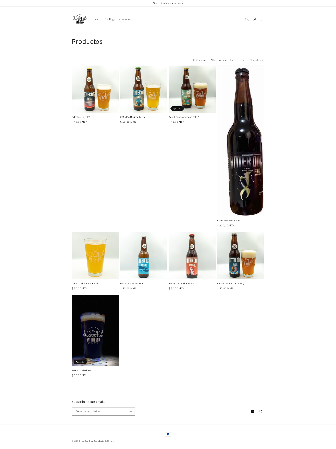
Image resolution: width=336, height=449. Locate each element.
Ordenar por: (200, 60)
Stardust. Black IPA (81, 370)
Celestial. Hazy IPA (81, 117)
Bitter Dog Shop (86, 441)
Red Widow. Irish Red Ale (181, 283)
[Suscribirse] (131, 411)
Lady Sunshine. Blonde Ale (85, 283)
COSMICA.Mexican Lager (132, 117)
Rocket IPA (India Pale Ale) (230, 283)
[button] (247, 19)
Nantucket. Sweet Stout (132, 283)
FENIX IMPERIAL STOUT (229, 220)
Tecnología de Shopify (104, 441)
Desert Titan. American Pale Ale (185, 117)
